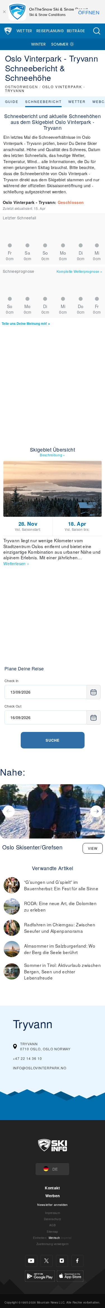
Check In (11, 680)
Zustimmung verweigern (52, 1244)
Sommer (59, 44)
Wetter (24, 31)
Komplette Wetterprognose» (79, 271)
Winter (38, 44)
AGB (52, 1225)
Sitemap (52, 1231)
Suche (53, 740)
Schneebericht (43, 101)
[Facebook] (77, 1261)
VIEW (92, 848)
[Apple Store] (70, 1275)
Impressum (52, 1213)
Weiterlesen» (16, 563)
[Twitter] (47, 1261)
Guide (11, 101)
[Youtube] (31, 1261)
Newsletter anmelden (52, 1204)
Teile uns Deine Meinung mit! (24, 323)
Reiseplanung (50, 31)
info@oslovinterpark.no (39, 1067)
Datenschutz (52, 1219)
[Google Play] (40, 1275)
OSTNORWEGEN (21, 86)
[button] (96, 31)
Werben (52, 1195)
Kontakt (52, 1187)
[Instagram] (62, 1261)
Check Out (12, 706)
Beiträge (76, 31)
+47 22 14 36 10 (27, 1058)
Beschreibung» (52, 454)
